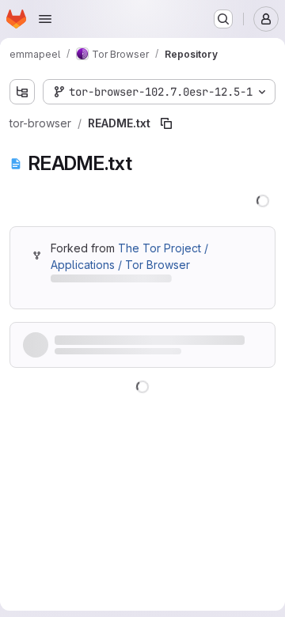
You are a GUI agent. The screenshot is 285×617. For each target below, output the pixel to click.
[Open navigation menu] (45, 19)
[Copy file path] (166, 123)
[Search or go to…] (223, 18)
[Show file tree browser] (22, 91)
